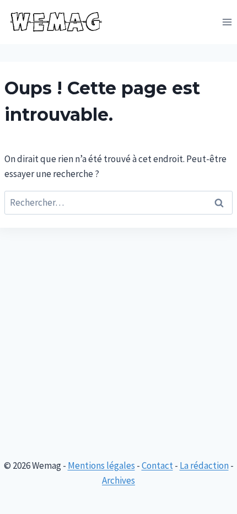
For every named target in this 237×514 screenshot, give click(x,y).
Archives (118, 480)
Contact (157, 465)
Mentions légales (101, 465)
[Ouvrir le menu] (227, 21)
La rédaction (204, 465)
